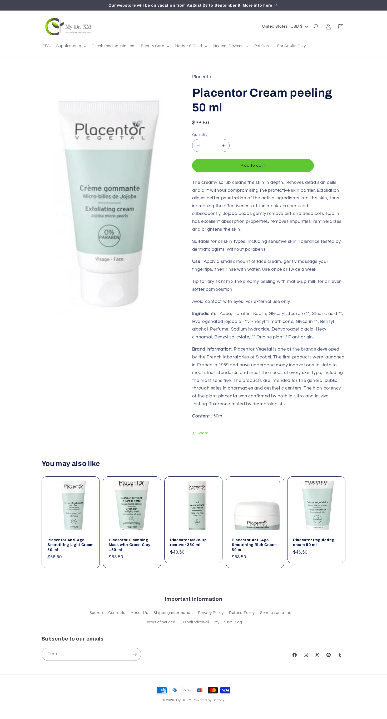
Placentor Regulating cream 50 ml (313, 542)
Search (96, 613)
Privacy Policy (211, 613)
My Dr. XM (184, 700)
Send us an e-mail (277, 613)
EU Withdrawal (195, 622)
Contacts (116, 613)
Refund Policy (242, 613)
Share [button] (203, 433)
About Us (139, 613)
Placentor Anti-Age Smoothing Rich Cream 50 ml (254, 545)
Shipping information (173, 613)
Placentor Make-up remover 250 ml (188, 542)
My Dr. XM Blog (228, 622)
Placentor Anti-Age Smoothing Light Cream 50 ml (70, 545)
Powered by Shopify (209, 700)
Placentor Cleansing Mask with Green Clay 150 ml (129, 545)
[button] (70, 46)
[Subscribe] (134, 654)
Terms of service (160, 622)
